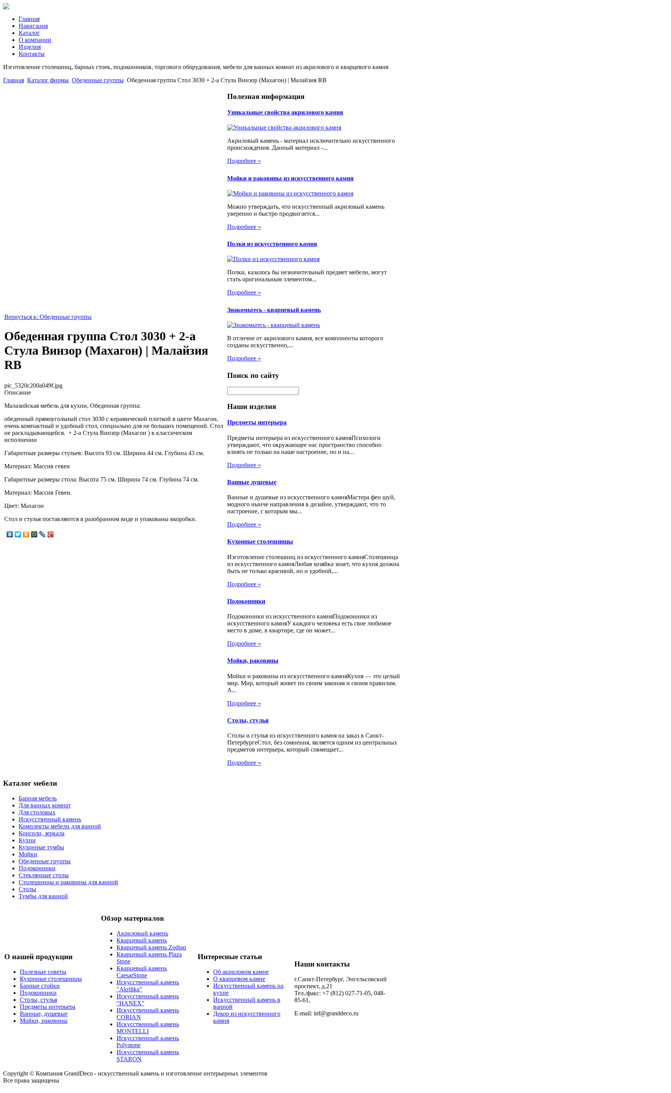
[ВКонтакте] (10, 534)
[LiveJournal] (42, 534)
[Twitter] (18, 534)
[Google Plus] (51, 534)
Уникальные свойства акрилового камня (285, 112)
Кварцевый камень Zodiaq (151, 947)
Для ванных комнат (45, 805)
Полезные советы (43, 971)
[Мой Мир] (34, 534)
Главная (29, 19)
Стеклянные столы (44, 875)
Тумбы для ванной (43, 896)
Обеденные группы (98, 80)
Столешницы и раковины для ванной (68, 882)
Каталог (29, 32)
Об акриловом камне (241, 971)
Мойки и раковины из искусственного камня (290, 178)
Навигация (33, 26)
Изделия (30, 46)
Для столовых (37, 812)
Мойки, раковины (252, 660)
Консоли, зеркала (41, 833)
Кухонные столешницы (260, 541)
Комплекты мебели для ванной (60, 826)
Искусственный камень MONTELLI (147, 1027)
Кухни (27, 840)
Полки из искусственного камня (272, 244)
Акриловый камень (142, 933)
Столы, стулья (248, 720)
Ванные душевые (251, 482)
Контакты (32, 53)
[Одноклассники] (26, 534)
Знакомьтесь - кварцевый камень (274, 310)
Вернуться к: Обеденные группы (48, 317)
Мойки (28, 854)
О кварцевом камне (239, 978)
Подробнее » (244, 161)
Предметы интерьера (257, 422)
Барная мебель (38, 798)
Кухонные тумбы (41, 847)
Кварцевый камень (141, 940)
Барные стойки (40, 985)
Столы (27, 889)
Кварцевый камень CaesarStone (141, 972)
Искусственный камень (50, 819)
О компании (35, 39)
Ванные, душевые (44, 1013)
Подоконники (246, 601)
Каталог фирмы (48, 80)
